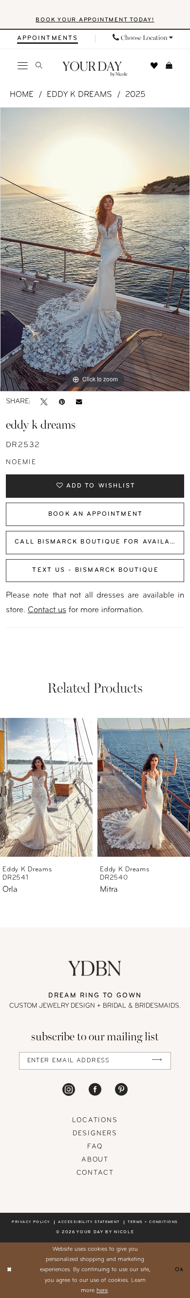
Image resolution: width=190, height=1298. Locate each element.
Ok (179, 1270)
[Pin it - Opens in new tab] (61, 402)
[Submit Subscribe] (157, 1061)
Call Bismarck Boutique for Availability (99, 542)
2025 (135, 95)
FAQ (94, 1147)
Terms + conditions (153, 1222)
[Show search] (39, 65)
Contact (95, 1173)
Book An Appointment (95, 514)
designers (95, 1133)
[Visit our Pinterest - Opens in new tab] (121, 1089)
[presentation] (46, 787)
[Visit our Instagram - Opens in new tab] (69, 1089)
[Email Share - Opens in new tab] (79, 402)
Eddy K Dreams (79, 95)
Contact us (47, 610)
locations (94, 1120)
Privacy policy (31, 1222)
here (102, 1291)
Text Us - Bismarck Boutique (95, 570)
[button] (23, 66)
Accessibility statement (89, 1222)
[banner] (95, 69)
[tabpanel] (95, 249)
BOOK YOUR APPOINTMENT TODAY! (95, 20)
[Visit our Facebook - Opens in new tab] (95, 1089)
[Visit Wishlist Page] (154, 66)
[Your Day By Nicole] (95, 968)
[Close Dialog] (9, 1270)
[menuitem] (47, 38)
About (95, 1160)
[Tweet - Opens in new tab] (44, 402)
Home (22, 95)
